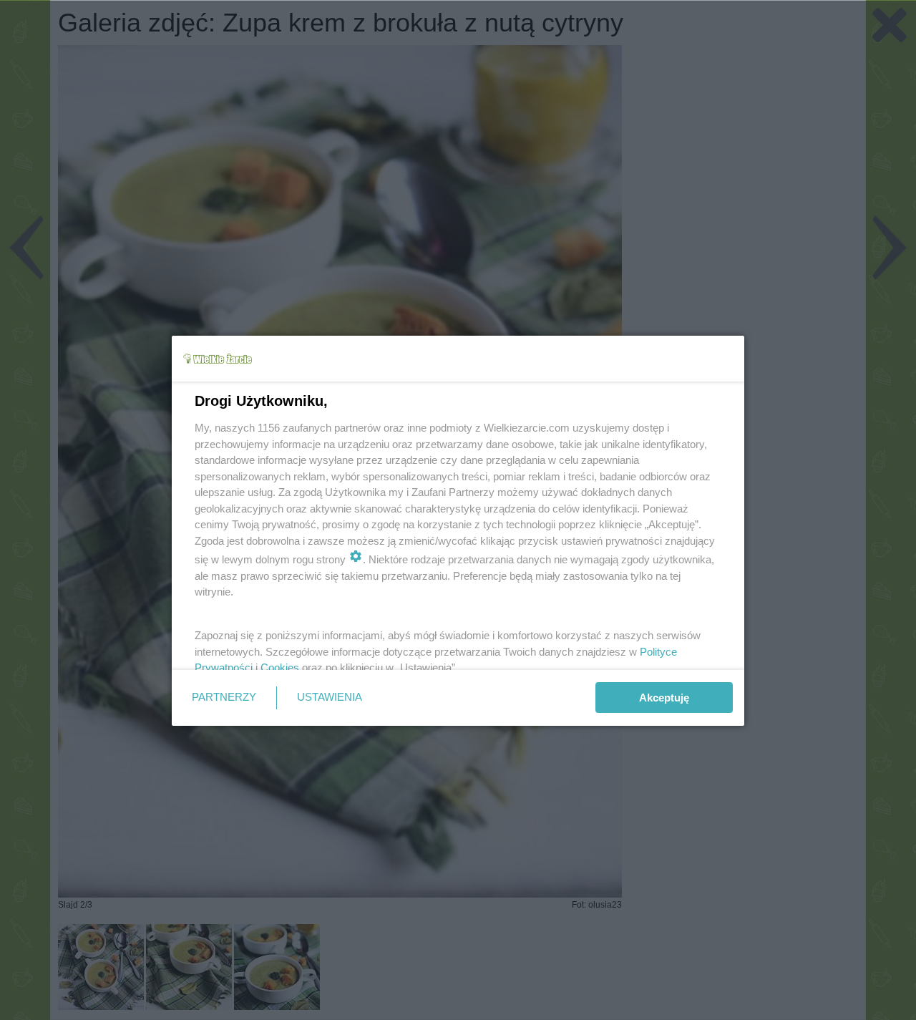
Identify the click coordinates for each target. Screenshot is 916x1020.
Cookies (279, 667)
